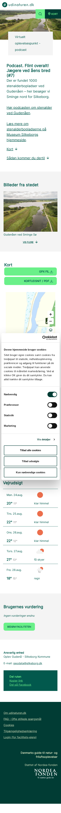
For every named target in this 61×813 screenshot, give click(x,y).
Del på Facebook (20, 684)
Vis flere (28, 242)
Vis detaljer (43, 439)
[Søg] (40, 14)
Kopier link (16, 680)
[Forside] (18, 4)
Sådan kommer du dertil (26, 158)
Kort (10, 149)
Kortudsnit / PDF (37, 281)
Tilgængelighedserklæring (20, 731)
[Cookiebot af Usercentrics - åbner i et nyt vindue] (43, 338)
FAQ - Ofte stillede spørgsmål (22, 719)
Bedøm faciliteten (19, 626)
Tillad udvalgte (30, 461)
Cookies (9, 725)
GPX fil (44, 271)
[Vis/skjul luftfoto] (50, 330)
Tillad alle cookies (30, 450)
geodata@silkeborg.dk (27, 663)
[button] (53, 14)
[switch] (52, 405)
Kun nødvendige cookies (30, 472)
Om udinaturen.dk (15, 713)
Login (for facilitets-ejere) (20, 737)
